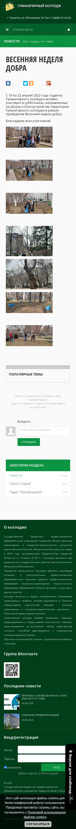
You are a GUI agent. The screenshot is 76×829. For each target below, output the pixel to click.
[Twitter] (25, 83)
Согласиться (38, 824)
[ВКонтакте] (14, 83)
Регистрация (49, 773)
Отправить (28, 442)
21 (43, 41)
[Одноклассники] (37, 83)
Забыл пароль (28, 773)
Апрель (34, 41)
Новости (16, 475)
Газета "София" (20, 484)
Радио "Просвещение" (26, 492)
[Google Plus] (54, 83)
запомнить (14, 767)
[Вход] (34, 422)
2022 (25, 41)
